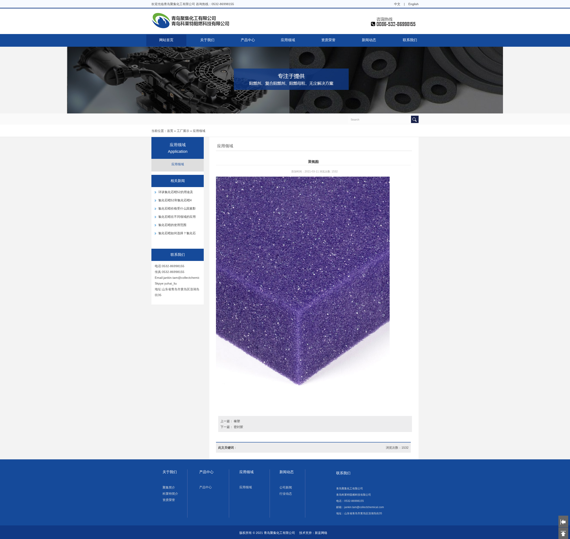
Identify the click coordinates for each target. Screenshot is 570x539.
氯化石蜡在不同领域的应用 (177, 216)
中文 (397, 4)
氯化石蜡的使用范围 (172, 225)
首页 (170, 131)
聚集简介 (169, 487)
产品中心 (248, 40)
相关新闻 (178, 181)
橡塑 (237, 421)
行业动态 (285, 493)
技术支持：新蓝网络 (313, 533)
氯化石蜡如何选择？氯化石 (177, 233)
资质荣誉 (328, 40)
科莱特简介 (170, 493)
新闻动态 (369, 40)
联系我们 (410, 40)
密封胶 (238, 427)
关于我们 (207, 40)
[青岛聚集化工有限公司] (285, 27)
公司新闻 (285, 487)
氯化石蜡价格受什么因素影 (177, 208)
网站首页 (166, 40)
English (413, 4)
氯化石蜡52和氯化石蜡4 (175, 200)
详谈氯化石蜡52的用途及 (175, 192)
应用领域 (288, 40)
